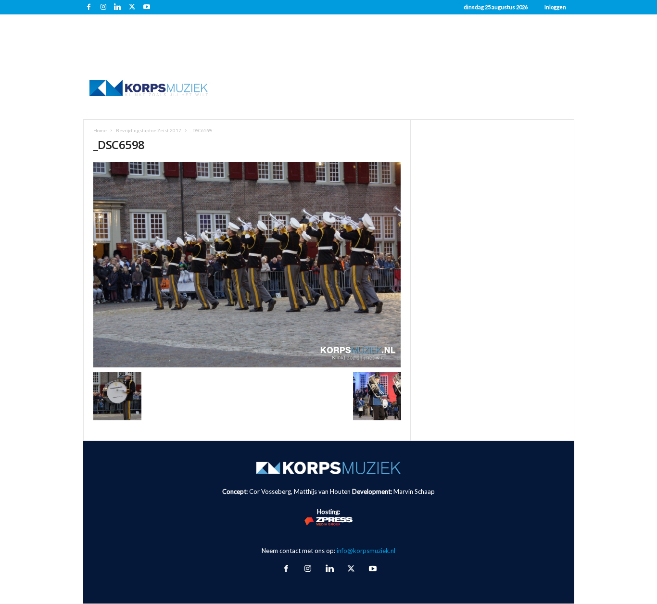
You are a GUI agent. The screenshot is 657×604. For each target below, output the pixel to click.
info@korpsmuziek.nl (366, 550)
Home (100, 130)
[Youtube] (146, 7)
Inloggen (555, 7)
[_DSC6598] (247, 264)
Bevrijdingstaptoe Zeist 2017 (148, 130)
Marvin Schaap (414, 491)
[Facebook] (89, 7)
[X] (132, 7)
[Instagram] (103, 7)
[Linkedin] (118, 7)
